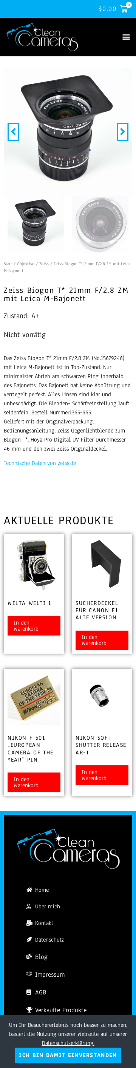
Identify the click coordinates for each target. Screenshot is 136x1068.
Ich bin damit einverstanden (68, 1055)
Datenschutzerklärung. (68, 1043)
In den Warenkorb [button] (26, 625)
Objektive (25, 264)
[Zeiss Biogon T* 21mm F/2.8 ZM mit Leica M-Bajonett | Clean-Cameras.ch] (68, 132)
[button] (126, 37)
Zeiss (44, 264)
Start (8, 264)
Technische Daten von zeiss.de (40, 463)
